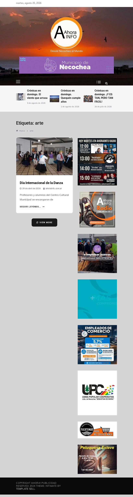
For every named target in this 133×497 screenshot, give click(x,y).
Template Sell (25, 488)
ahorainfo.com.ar (54, 188)
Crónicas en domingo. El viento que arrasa (37, 94)
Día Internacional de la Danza (41, 183)
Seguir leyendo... (31, 207)
